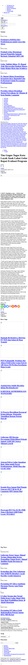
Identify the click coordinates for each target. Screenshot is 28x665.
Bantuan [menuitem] (9, 9)
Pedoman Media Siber (9, 111)
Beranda (6, 101)
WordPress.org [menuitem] (10, 5)
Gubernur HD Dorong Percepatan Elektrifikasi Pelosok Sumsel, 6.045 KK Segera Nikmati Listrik (14, 440)
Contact (6, 102)
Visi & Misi (6, 119)
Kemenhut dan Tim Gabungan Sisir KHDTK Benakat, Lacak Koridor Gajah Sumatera (13, 573)
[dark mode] (3, 22)
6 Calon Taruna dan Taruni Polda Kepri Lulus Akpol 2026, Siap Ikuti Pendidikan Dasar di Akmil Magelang (13, 599)
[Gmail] (10, 306)
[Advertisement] (14, 531)
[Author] (2, 167)
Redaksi (6, 112)
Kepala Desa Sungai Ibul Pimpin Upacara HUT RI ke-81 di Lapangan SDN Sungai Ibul (14, 489)
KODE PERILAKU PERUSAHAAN (13, 108)
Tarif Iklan (6, 116)
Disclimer (6, 104)
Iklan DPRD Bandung (9, 106)
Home (5, 150)
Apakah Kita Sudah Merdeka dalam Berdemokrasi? (12, 387)
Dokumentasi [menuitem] (10, 7)
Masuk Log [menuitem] (6, 12)
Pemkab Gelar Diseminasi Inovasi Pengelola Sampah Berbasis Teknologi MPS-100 (12, 54)
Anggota (6, 99)
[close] (2, 28)
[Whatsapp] (2, 306)
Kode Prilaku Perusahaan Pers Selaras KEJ (14, 109)
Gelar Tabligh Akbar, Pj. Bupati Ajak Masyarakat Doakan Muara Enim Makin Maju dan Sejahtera (14, 66)
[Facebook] (4, 306)
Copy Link (3, 172)
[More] (18, 306)
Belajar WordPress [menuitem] (11, 8)
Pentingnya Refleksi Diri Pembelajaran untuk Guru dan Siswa (13, 42)
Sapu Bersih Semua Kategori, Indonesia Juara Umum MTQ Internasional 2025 (15, 114)
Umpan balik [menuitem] (10, 11)
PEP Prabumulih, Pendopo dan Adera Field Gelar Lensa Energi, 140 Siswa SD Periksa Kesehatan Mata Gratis (14, 364)
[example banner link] (5, 618)
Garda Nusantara (8, 105)
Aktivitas (6, 98)
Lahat (6, 151)
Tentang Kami (7, 118)
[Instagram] (15, 306)
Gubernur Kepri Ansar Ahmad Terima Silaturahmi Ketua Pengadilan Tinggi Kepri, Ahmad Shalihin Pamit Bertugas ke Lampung (14, 559)
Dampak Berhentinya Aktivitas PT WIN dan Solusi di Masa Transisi (13, 340)
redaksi (2, 168)
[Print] (13, 306)
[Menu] (2, 18)
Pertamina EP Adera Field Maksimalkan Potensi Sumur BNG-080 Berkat (12, 612)
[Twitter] (7, 306)
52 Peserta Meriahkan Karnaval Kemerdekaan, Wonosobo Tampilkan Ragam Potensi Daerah (13, 415)
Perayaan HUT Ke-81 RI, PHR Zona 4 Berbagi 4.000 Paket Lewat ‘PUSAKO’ (13, 512)
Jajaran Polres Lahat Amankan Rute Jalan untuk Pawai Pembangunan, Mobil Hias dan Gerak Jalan (13, 465)
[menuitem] (15, 15)
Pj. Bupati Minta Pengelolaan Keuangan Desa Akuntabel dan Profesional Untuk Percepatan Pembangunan (13, 79)
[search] (6, 22)
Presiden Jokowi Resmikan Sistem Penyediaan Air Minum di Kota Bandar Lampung (14, 93)
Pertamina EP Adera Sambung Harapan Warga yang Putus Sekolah (13, 586)
